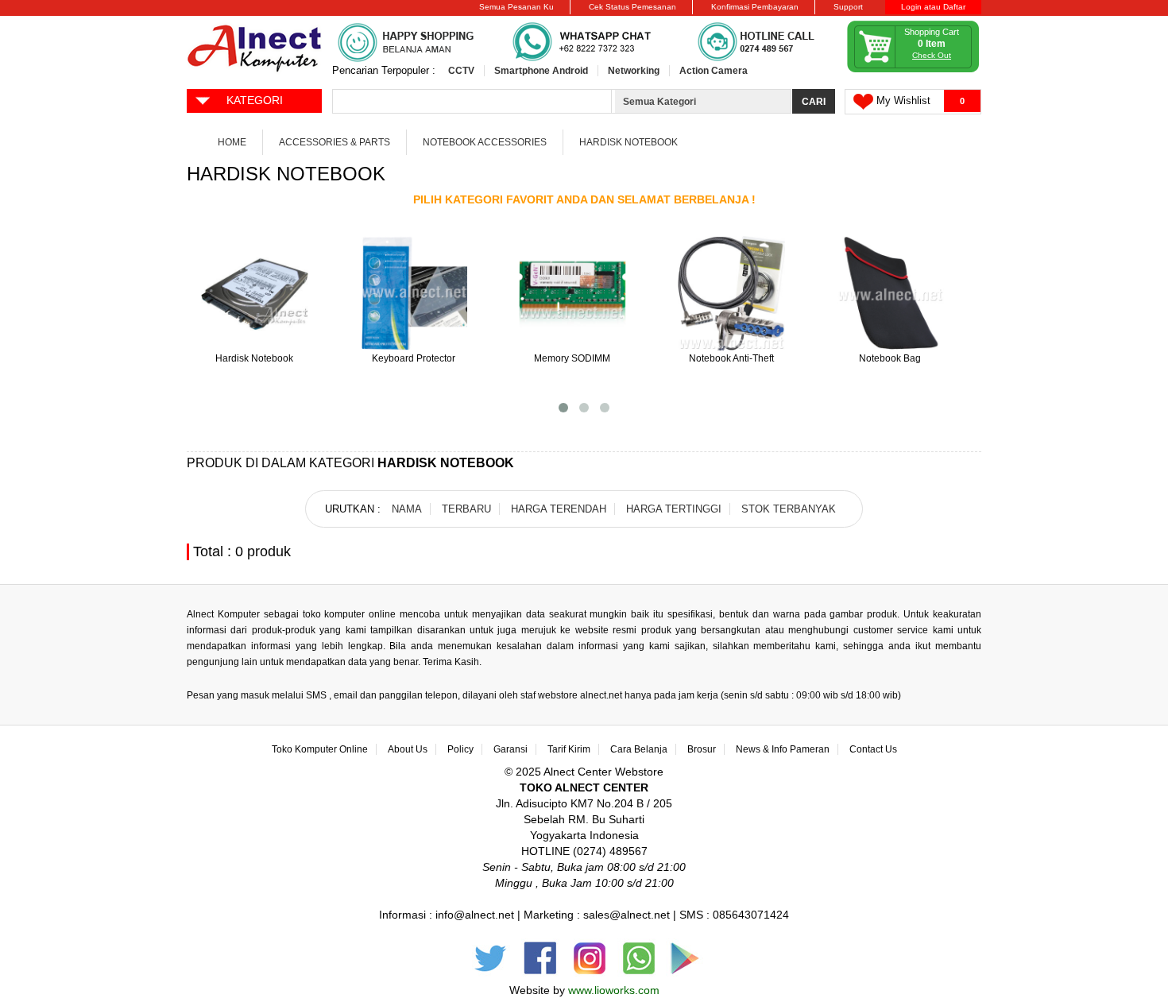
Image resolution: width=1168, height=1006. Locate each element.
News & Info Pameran (783, 749)
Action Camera (713, 70)
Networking (633, 70)
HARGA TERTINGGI (673, 509)
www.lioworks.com (613, 990)
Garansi (510, 749)
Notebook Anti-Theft (731, 358)
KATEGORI (254, 100)
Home (232, 142)
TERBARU (466, 509)
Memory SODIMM (572, 358)
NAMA (407, 509)
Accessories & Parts (334, 142)
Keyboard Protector (413, 358)
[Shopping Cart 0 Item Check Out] (913, 69)
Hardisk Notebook (628, 142)
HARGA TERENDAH (558, 509)
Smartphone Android (541, 70)
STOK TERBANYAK (788, 509)
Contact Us (873, 749)
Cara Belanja (638, 749)
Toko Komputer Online (320, 749)
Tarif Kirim (568, 749)
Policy (460, 749)
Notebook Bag (890, 358)
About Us (407, 749)
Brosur (701, 749)
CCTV (461, 70)
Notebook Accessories (485, 142)
